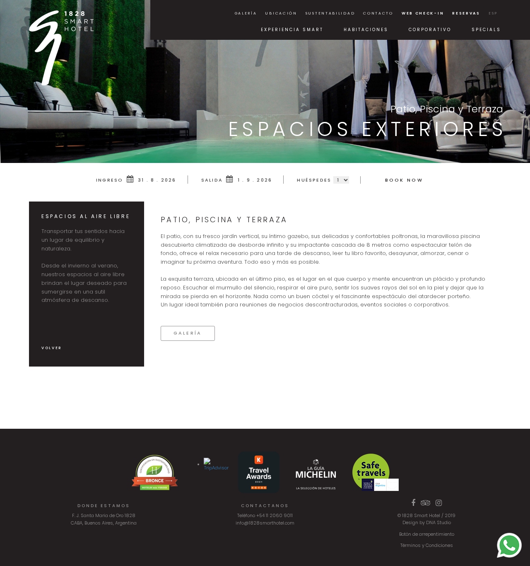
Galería (246, 13)
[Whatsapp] (509, 545)
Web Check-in (423, 13)
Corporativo (430, 30)
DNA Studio (438, 522)
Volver (51, 347)
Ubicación (281, 13)
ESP (493, 13)
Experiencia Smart (292, 30)
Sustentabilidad (330, 13)
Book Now (404, 180)
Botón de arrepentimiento (426, 534)
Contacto (378, 13)
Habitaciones (366, 30)
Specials (486, 30)
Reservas (466, 13)
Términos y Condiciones (426, 545)
